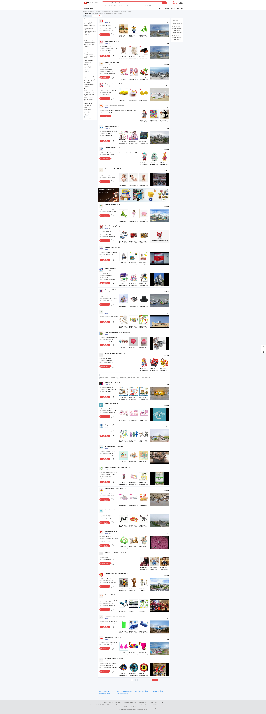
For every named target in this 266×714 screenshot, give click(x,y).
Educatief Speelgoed (104, 375)
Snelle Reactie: (102, 30)
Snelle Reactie (89, 53)
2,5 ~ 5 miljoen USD (89, 80)
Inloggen (181, 3)
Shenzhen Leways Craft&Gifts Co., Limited (115, 169)
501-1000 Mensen (88, 99)
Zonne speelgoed (120, 375)
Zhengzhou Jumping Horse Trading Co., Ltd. (116, 552)
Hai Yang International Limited (112, 311)
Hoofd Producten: (103, 27)
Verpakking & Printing (88, 29)
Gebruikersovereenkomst (117, 702)
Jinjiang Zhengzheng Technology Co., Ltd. (115, 353)
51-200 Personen (89, 92)
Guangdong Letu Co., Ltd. (112, 147)
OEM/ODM (88, 51)
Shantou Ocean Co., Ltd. (112, 62)
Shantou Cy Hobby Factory (112, 226)
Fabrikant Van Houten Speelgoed (141, 689)
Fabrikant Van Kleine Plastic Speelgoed (106, 691)
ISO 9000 (87, 66)
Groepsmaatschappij (89, 42)
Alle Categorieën (88, 8)
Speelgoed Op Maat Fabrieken (104, 693)
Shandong (87, 109)
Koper (159, 8)
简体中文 (99, 704)
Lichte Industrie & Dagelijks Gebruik (90, 32)
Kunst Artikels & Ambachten (88, 21)
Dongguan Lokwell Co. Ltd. (112, 204)
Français (112, 704)
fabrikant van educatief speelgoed (120, 5)
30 (110, 680)
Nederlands (150, 704)
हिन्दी (155, 704)
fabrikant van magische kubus (154, 5)
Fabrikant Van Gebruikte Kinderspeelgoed (181, 39)
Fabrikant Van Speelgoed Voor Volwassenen (161, 689)
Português (126, 704)
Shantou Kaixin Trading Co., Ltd (112, 382)
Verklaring (110, 702)
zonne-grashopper (104, 377)
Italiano (131, 704)
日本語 (108, 704)
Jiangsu (87, 112)
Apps (172, 8)
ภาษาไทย (159, 704)
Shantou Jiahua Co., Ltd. (112, 126)
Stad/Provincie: (102, 73)
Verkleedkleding (122, 377)
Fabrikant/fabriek (89, 40)
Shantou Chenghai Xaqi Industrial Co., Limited (117, 467)
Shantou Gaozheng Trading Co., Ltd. (114, 510)
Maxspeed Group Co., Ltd (111, 531)
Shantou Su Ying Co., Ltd (112, 247)
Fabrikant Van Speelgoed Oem (178, 30)
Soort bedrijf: (102, 25)
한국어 (142, 704)
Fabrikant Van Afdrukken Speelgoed (180, 32)
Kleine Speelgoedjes (146, 377)
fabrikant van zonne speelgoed (142, 5)
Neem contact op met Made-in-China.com (138, 702)
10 (107, 680)
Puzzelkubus (138, 375)
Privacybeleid (126, 702)
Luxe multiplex (114, 377)
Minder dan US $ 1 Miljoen (89, 76)
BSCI (86, 64)
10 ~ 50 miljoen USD (89, 79)
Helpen (166, 8)
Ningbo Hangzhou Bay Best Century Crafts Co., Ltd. (117, 332)
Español (117, 704)
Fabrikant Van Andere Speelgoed (179, 25)
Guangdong (88, 105)
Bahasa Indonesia (174, 704)
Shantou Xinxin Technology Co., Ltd (113, 595)
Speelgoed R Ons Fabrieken (158, 691)
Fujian (86, 111)
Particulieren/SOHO (89, 44)
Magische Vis (160, 375)
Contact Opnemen (105, 34)
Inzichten (155, 702)
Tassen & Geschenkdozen (89, 26)
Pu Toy (112, 375)
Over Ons (105, 702)
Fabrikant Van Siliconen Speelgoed (179, 26)
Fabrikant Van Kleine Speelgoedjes (179, 23)
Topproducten (150, 702)
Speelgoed (87, 23)
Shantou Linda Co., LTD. (112, 268)
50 (113, 680)
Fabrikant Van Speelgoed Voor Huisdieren (124, 691)
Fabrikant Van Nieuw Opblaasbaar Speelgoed (125, 689)
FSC (86, 69)
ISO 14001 (87, 67)
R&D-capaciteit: (102, 28)
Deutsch (121, 704)
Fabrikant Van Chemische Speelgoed (180, 28)
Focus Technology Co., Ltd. (131, 706)
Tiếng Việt (168, 704)
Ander (86, 46)
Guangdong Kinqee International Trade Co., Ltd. (116, 573)
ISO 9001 (87, 62)
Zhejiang (87, 107)
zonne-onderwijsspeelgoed (149, 375)
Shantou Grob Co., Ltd (111, 403)
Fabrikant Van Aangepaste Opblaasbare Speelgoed (107, 689)
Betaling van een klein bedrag (89, 57)
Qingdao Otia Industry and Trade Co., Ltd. (115, 616)
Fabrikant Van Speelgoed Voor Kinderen (180, 35)
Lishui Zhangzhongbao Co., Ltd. (114, 446)
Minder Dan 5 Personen (89, 95)
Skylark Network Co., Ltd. (111, 290)
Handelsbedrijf (88, 39)
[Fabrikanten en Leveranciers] (90, 2)
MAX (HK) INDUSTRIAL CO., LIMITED (114, 658)
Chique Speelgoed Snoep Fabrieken (141, 691)
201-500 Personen (89, 97)
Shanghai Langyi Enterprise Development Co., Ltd (117, 425)
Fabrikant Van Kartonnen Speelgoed (180, 34)
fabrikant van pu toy (131, 5)
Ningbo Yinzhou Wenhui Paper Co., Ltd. (114, 105)
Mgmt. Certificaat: (103, 94)
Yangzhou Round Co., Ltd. (112, 20)
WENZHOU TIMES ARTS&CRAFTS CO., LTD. (115, 488)
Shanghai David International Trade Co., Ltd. (116, 84)
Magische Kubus (130, 375)
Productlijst (87, 15)
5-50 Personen (88, 90)
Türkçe (163, 704)
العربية (146, 704)
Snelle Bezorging (89, 54)
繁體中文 (103, 704)
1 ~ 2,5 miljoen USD (89, 82)
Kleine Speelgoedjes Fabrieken (122, 693)
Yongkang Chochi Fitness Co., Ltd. (113, 637)
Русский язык (136, 704)
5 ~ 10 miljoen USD (89, 84)
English (94, 704)
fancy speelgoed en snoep (133, 377)
